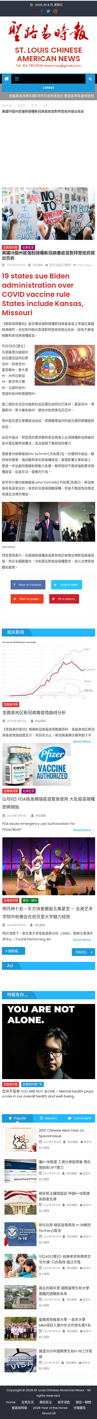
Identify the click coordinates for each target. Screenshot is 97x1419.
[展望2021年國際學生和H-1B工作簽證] (20, 1360)
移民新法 (46, 1402)
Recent (51, 1118)
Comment (82, 1118)
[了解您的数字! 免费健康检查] (48, 1036)
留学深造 (64, 1402)
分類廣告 (79, 1408)
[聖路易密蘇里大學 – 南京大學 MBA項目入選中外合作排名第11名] (20, 1328)
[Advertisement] (48, 150)
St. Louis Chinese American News (48, 54)
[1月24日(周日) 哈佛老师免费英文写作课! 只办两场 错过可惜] (20, 1265)
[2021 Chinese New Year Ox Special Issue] (20, 1139)
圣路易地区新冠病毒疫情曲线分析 (34, 713)
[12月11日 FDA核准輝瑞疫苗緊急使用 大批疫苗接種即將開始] (36, 764)
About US (49, 1413)
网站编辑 (38, 265)
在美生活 (28, 248)
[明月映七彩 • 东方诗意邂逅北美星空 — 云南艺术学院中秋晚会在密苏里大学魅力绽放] (48, 866)
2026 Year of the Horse (50, 1408)
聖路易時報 (19, 1408)
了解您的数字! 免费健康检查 (24, 1079)
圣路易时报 (10, 248)
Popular (20, 1118)
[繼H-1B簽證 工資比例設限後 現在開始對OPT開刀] (20, 1170)
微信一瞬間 (83, 1402)
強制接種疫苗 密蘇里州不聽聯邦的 (16, 951)
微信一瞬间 (30, 901)
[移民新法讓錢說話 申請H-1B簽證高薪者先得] (20, 1202)
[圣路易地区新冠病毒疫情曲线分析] (48, 670)
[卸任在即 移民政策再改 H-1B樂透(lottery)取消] (20, 1233)
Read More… (83, 741)
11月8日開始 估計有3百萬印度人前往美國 (85, 952)
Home (11, 1402)
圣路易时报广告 (32, 1073)
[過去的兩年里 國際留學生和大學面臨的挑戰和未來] (20, 1296)
